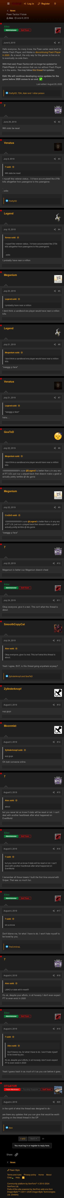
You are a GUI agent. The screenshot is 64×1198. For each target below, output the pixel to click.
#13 (58, 704)
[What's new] (55, 4)
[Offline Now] (1, 24)
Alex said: (9, 648)
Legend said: (11, 298)
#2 (59, 121)
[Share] (55, 43)
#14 (58, 741)
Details (15, 1194)
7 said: (8, 166)
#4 (59, 229)
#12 (58, 640)
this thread (38, 70)
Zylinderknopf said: (14, 749)
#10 (58, 563)
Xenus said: (10, 237)
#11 (58, 600)
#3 (59, 158)
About (48, 1174)
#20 (58, 1101)
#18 (58, 975)
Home (41, 1174)
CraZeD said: (11, 515)
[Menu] (8, 4)
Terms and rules (14, 1174)
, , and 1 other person (26, 93)
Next (33, 1138)
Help (18, 1177)
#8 (59, 448)
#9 (59, 507)
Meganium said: (12, 352)
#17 (58, 910)
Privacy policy (30, 1174)
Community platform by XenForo (28, 1185)
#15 (58, 792)
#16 (58, 848)
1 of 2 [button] (22, 1138)
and (21, 676)
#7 (59, 397)
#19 (58, 1028)
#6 (59, 344)
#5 (59, 290)
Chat (9, 1177)
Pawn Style (14, 1170)
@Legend (31, 470)
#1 (59, 42)
